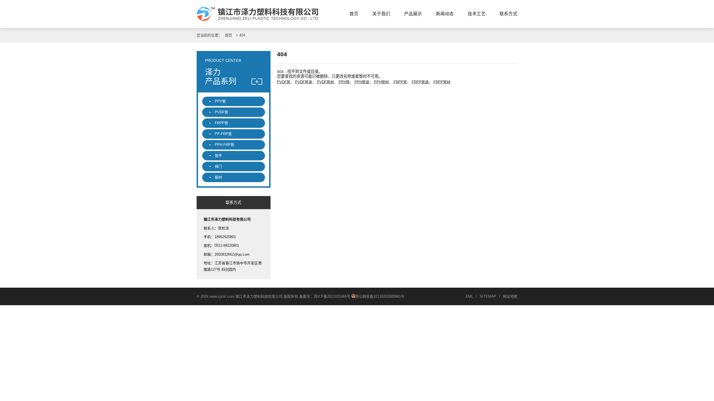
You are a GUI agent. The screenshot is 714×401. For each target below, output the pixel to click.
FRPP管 (400, 82)
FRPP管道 (420, 82)
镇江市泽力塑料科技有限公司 (260, 14)
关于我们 (381, 13)
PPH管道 (361, 82)
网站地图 (510, 296)
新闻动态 (445, 13)
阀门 (218, 166)
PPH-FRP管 (224, 145)
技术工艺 (477, 13)
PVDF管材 (325, 82)
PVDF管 (283, 82)
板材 (218, 177)
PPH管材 (381, 82)
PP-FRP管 (223, 134)
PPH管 (344, 82)
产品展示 (413, 13)
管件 (218, 155)
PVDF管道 (303, 82)
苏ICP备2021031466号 (332, 296)
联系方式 (508, 13)
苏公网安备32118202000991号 (379, 296)
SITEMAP (488, 296)
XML (469, 296)
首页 (353, 13)
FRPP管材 (441, 82)
